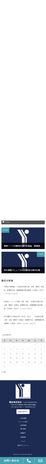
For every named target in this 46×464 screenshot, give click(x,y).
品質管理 (23, 437)
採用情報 (23, 425)
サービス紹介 (23, 422)
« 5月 (3, 372)
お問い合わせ (22, 412)
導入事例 (23, 429)
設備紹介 (23, 433)
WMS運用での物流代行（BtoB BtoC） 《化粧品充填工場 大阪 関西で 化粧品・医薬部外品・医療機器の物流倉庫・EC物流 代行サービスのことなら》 (24, 320)
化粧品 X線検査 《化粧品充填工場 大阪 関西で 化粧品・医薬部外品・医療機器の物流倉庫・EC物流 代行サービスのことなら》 (24, 290)
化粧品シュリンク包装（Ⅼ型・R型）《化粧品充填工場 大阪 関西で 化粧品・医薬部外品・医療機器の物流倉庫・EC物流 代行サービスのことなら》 (24, 305)
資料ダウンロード (23, 445)
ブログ (23, 441)
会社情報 (23, 418)
